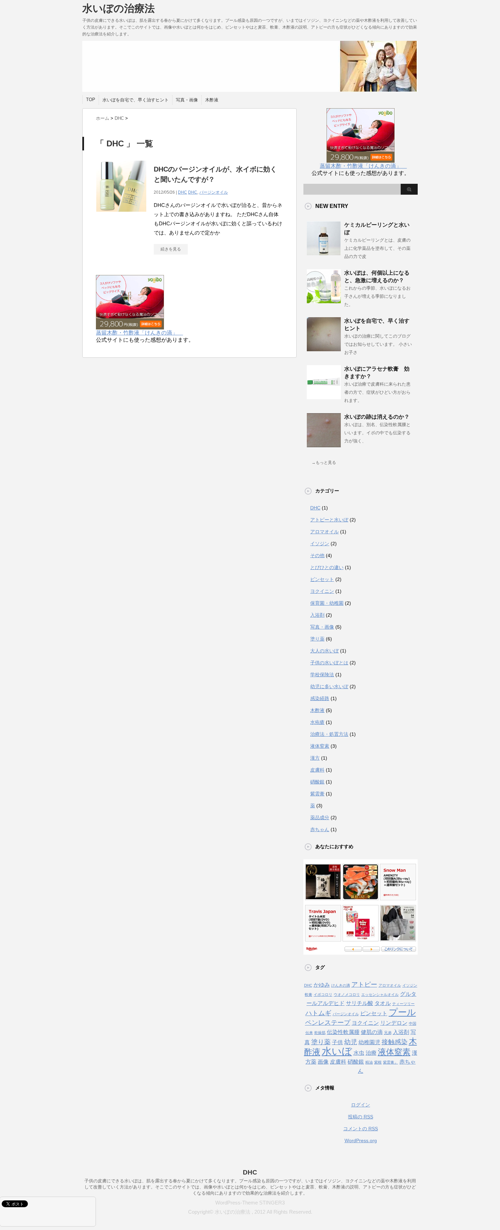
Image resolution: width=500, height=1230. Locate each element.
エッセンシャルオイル (380, 994)
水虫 (358, 1053)
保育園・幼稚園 (327, 603)
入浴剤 (317, 615)
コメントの (360, 1128)
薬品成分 (319, 817)
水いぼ (337, 1051)
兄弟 (387, 1033)
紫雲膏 (317, 793)
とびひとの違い (327, 567)
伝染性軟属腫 (343, 1032)
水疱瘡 (317, 722)
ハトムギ (318, 1013)
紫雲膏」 (390, 1062)
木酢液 (211, 99)
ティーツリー (403, 1004)
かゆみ (322, 985)
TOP (90, 99)
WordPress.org (361, 1140)
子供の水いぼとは (329, 662)
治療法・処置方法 (329, 734)
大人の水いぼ (324, 650)
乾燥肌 (320, 1033)
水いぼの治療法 (118, 8)
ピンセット (322, 579)
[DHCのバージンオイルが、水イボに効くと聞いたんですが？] (121, 215)
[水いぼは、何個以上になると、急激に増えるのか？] (324, 300)
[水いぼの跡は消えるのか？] (324, 444)
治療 (371, 1053)
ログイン (360, 1104)
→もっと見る (324, 462)
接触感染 (394, 1042)
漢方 (315, 758)
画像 (323, 1062)
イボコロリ (323, 994)
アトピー (364, 984)
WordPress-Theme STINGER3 (250, 1202)
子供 (337, 1042)
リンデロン (393, 1023)
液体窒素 (319, 746)
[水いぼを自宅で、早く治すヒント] (324, 348)
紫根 (378, 1062)
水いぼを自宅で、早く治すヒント (135, 99)
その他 (317, 555)
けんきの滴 (340, 985)
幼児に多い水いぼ (329, 686)
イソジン (319, 543)
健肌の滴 (372, 1032)
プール (402, 1012)
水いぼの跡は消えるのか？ (377, 417)
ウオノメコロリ (347, 994)
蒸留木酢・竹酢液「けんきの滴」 (139, 333)
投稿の (360, 1116)
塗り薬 (317, 639)
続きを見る (171, 249)
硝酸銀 (317, 781)
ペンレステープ (327, 1022)
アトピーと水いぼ (329, 519)
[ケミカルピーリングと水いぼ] (324, 252)
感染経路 (319, 698)
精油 (369, 1062)
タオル (382, 1003)
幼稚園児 (369, 1042)
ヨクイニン (322, 591)
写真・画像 (187, 99)
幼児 (350, 1042)
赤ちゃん (319, 829)
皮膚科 (317, 770)
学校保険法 (322, 674)
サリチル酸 (359, 1003)
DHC (182, 192)
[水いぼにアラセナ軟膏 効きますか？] (324, 396)
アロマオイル (324, 531)
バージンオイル (213, 192)
